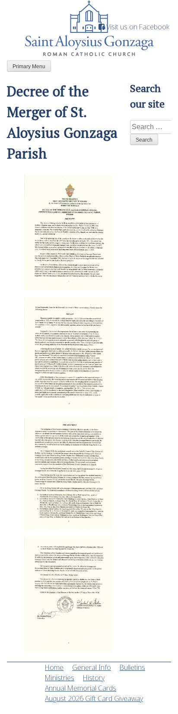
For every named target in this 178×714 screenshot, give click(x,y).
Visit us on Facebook (137, 27)
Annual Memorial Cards (80, 688)
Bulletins (132, 667)
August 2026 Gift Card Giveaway (94, 698)
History (94, 677)
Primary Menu (29, 66)
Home (54, 667)
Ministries (59, 677)
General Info (91, 667)
